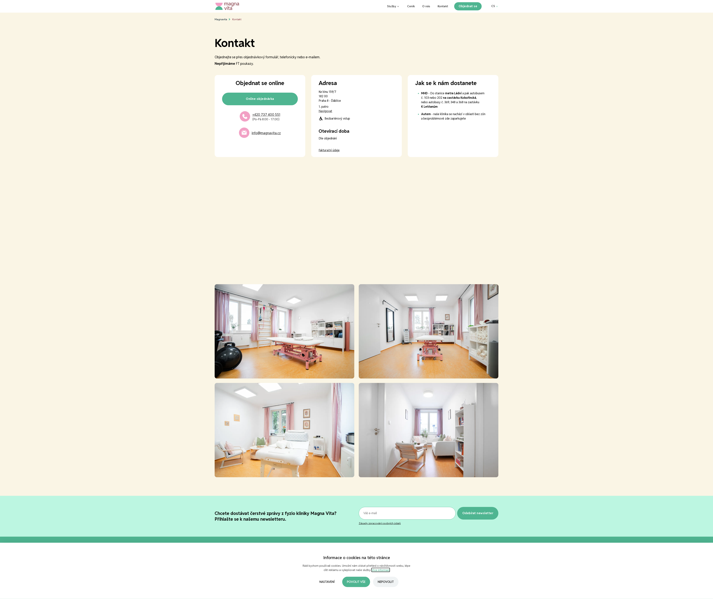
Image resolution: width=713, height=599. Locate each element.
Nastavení (327, 582)
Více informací (381, 570)
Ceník (411, 6)
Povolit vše (356, 582)
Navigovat (325, 111)
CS (493, 6)
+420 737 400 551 (266, 114)
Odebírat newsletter (477, 513)
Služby (391, 6)
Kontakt (443, 6)
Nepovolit (386, 582)
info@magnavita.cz (266, 133)
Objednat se (468, 6)
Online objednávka (260, 99)
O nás (426, 6)
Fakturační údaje (329, 150)
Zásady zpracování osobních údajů (380, 523)
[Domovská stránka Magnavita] (297, 6)
